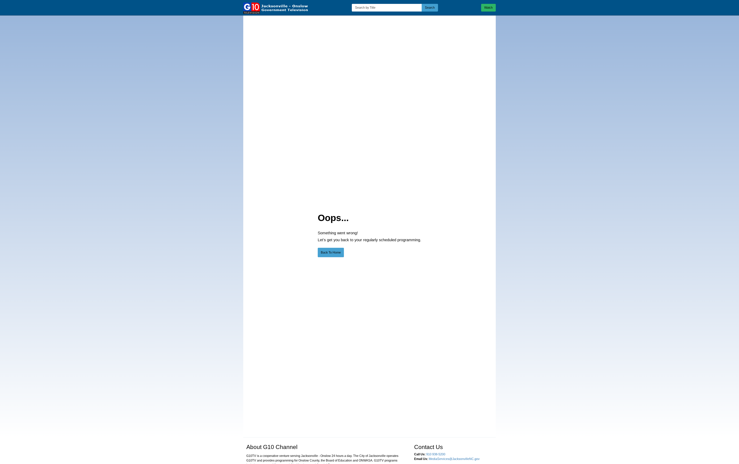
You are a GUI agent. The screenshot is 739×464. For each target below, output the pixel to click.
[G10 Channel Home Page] (276, 8)
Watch (488, 7)
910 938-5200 (435, 454)
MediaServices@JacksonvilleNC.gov (454, 459)
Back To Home (331, 252)
